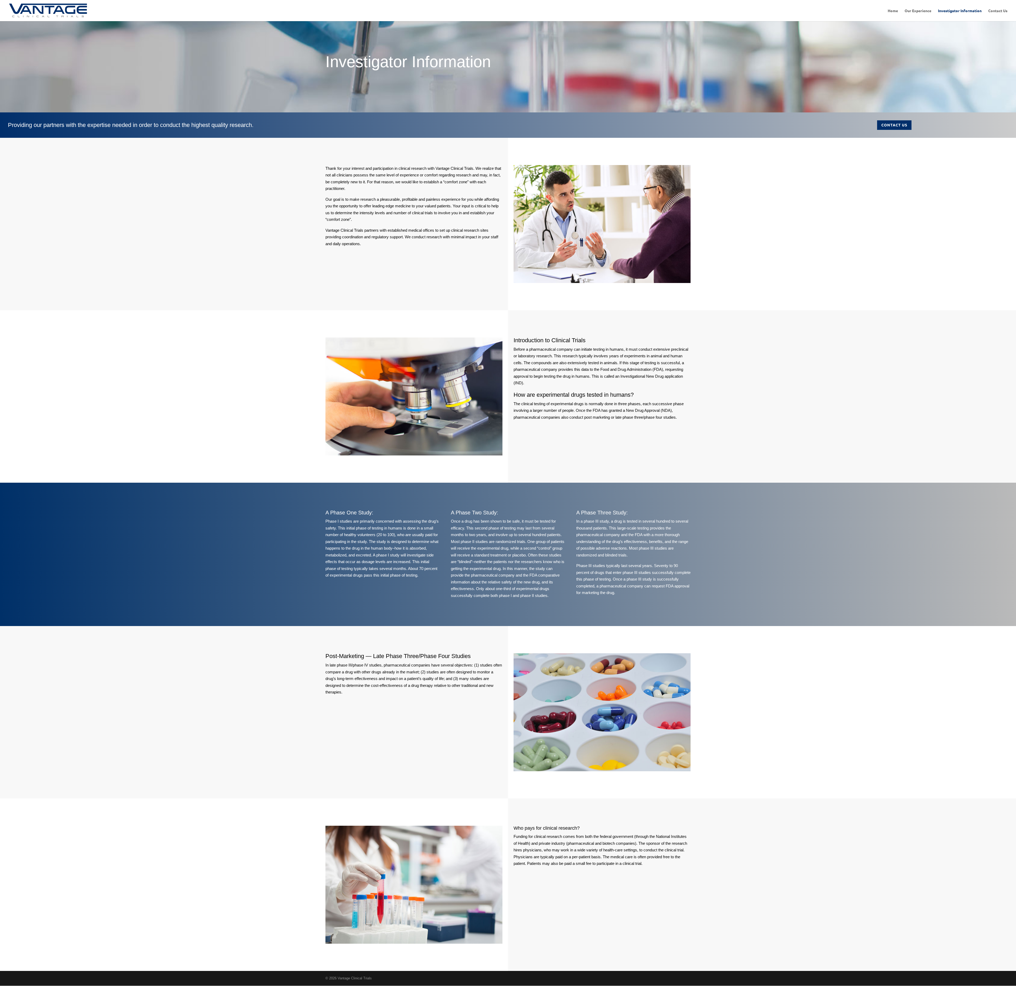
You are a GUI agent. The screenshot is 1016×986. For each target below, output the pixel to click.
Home (893, 11)
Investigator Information (960, 11)
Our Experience (918, 11)
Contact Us (998, 11)
